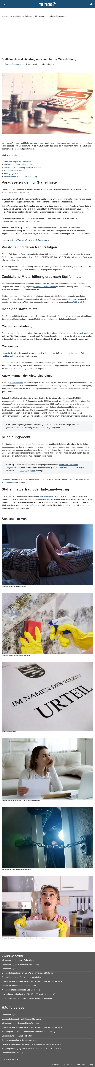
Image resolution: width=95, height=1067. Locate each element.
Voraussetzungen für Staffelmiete (17, 162)
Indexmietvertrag (46, 496)
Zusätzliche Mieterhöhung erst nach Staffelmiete (24, 168)
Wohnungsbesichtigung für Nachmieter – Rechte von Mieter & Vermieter (31, 1049)
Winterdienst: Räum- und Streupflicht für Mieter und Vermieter (27, 998)
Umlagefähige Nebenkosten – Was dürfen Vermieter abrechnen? (28, 994)
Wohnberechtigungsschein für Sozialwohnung (21, 990)
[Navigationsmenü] (4, 4)
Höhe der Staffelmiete (13, 171)
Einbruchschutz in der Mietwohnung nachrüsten (16, 869)
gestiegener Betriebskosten (44, 287)
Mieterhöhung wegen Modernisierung (59, 299)
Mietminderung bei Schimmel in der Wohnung (16, 655)
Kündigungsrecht (11, 174)
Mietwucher (10, 356)
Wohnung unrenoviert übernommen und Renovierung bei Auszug (28, 1032)
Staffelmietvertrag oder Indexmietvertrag (20, 177)
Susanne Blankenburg (13, 64)
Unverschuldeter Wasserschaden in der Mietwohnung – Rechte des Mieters (24, 938)
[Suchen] (91, 4)
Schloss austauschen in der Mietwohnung (19, 1040)
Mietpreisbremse (16, 383)
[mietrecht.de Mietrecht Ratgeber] (47, 4)
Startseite (55, 1064)
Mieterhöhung (18, 16)
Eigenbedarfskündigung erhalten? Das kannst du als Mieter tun (21, 800)
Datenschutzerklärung (84, 1064)
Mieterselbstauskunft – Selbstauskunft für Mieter (21, 1019)
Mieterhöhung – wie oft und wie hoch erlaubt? (30, 240)
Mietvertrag (68, 465)
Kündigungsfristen (9, 482)
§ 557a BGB (79, 302)
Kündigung (84, 450)
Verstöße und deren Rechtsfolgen (18, 165)
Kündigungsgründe (27, 471)
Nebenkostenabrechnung (12, 1053)
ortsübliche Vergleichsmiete (78, 333)
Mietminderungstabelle (9, 731)
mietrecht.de (6, 16)
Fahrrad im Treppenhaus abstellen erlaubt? (19, 986)
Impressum (66, 1064)
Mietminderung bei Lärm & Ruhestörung (14, 586)
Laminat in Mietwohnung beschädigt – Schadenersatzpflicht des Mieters (31, 1044)
